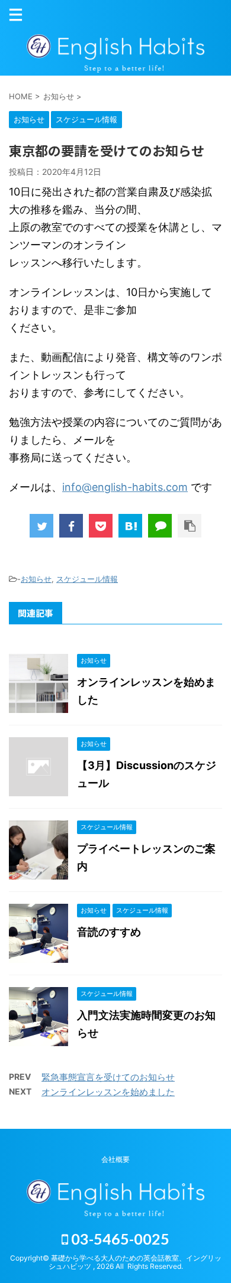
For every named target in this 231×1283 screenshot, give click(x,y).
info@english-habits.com (125, 487)
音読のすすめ (109, 932)
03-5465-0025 (118, 1239)
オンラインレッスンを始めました (108, 1092)
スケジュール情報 (87, 579)
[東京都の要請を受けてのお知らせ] (130, 526)
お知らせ (36, 579)
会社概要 (115, 1159)
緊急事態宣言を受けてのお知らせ (108, 1077)
